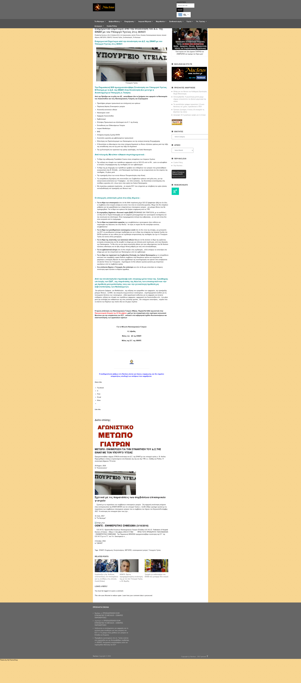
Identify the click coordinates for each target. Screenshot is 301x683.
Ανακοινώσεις (126, 35)
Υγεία (188, 21)
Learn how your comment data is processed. (137, 595)
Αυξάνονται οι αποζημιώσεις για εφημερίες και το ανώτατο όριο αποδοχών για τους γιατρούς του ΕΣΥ (111, 630)
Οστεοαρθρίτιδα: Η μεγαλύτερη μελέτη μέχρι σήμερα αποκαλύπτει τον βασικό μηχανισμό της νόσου (189, 99)
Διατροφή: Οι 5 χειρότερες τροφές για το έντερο (189, 115)
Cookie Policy (112, 26)
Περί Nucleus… (178, 165)
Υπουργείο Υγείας (155, 550)
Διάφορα (98, 26)
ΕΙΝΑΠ (101, 550)
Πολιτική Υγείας (117, 37)
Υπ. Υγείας (200, 21)
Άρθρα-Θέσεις (114, 21)
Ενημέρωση (129, 21)
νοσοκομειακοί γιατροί (140, 550)
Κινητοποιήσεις (119, 550)
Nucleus (104, 35)
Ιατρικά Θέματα (144, 21)
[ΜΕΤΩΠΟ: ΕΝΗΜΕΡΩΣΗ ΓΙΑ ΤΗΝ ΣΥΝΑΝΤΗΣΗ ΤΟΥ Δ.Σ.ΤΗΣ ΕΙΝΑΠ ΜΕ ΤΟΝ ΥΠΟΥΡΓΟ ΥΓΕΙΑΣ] (115, 446)
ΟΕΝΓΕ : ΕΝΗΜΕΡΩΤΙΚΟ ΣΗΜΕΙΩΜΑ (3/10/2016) (122, 525)
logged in (107, 591)
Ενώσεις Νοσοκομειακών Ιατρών (151, 35)
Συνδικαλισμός (175, 21)
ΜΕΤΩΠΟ (103, 37)
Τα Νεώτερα (99, 21)
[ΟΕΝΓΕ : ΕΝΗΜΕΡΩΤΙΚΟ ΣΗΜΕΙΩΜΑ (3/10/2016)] (100, 523)
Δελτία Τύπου (136, 35)
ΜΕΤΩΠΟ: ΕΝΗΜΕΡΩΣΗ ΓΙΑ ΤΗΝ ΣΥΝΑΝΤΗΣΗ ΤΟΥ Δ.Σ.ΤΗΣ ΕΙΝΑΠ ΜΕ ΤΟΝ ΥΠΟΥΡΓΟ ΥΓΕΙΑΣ (128, 450)
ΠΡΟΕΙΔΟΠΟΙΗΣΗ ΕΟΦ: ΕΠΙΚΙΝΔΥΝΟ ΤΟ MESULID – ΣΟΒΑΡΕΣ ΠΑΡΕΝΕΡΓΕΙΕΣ (109, 615)
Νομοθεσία (160, 21)
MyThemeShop (12, 660)
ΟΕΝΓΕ (109, 37)
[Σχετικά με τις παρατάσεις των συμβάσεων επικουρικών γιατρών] (115, 494)
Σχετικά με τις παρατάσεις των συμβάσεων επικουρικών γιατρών (130, 498)
